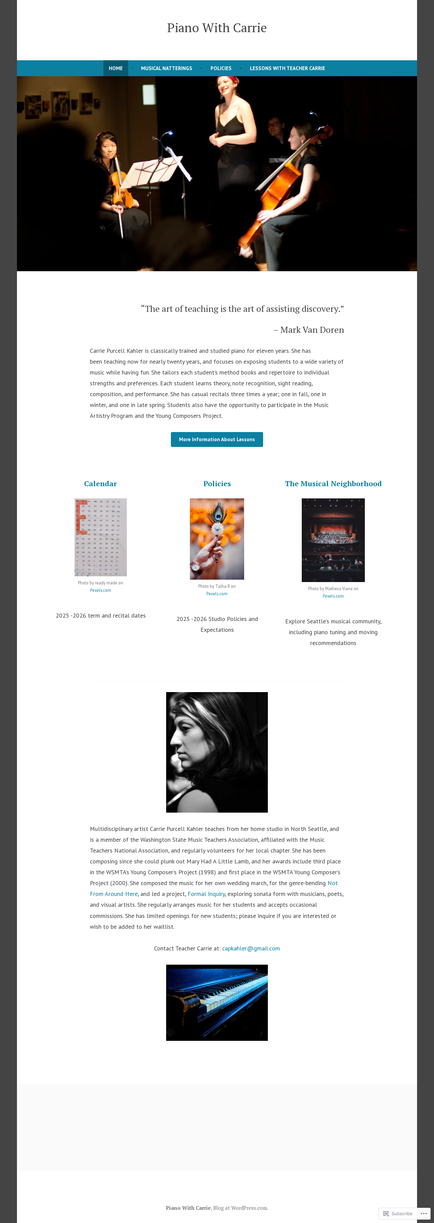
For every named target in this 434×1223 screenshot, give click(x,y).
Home (116, 68)
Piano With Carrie (217, 27)
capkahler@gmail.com (251, 948)
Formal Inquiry (206, 894)
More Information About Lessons (217, 439)
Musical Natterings (166, 68)
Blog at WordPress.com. (240, 1207)
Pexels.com (100, 590)
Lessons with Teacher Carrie (287, 68)
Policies (221, 68)
